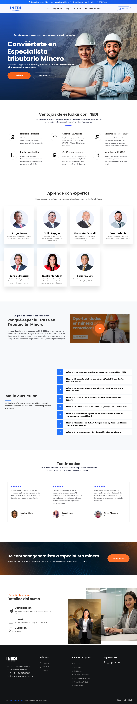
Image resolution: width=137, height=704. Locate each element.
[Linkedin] (116, 662)
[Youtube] (119, 662)
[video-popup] (100, 328)
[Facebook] (104, 662)
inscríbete (44, 76)
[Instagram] (108, 662)
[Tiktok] (112, 662)
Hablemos (119, 558)
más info (20, 75)
